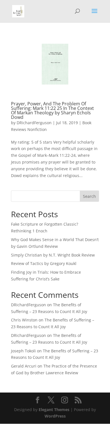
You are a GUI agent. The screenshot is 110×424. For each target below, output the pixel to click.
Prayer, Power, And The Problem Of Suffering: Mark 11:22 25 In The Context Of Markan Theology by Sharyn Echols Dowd (52, 110)
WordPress (55, 416)
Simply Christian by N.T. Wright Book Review (53, 255)
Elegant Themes (54, 409)
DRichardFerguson (34, 122)
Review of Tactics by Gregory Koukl (43, 263)
